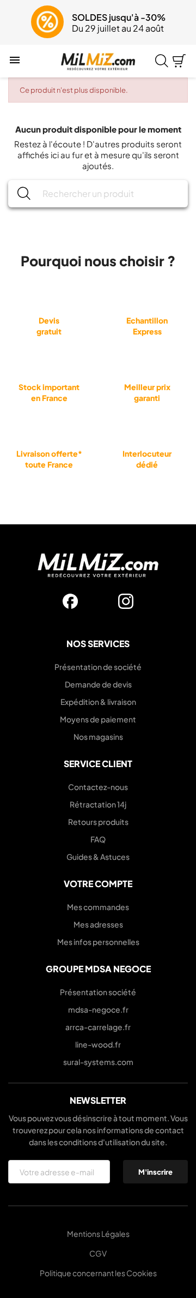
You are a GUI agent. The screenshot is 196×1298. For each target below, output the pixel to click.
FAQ (98, 839)
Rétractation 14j (98, 804)
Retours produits (98, 822)
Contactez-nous (98, 787)
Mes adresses (98, 924)
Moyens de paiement (98, 719)
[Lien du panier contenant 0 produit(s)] (179, 61)
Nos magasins (98, 736)
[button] (15, 22)
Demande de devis (98, 684)
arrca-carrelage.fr (98, 1027)
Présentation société (98, 992)
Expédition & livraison (98, 702)
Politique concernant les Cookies (98, 1273)
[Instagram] (125, 601)
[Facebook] (70, 601)
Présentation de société (98, 667)
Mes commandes (98, 907)
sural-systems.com (98, 1062)
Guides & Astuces (98, 857)
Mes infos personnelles (98, 942)
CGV (98, 1253)
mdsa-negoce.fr (98, 1009)
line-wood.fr (98, 1044)
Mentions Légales (98, 1234)
